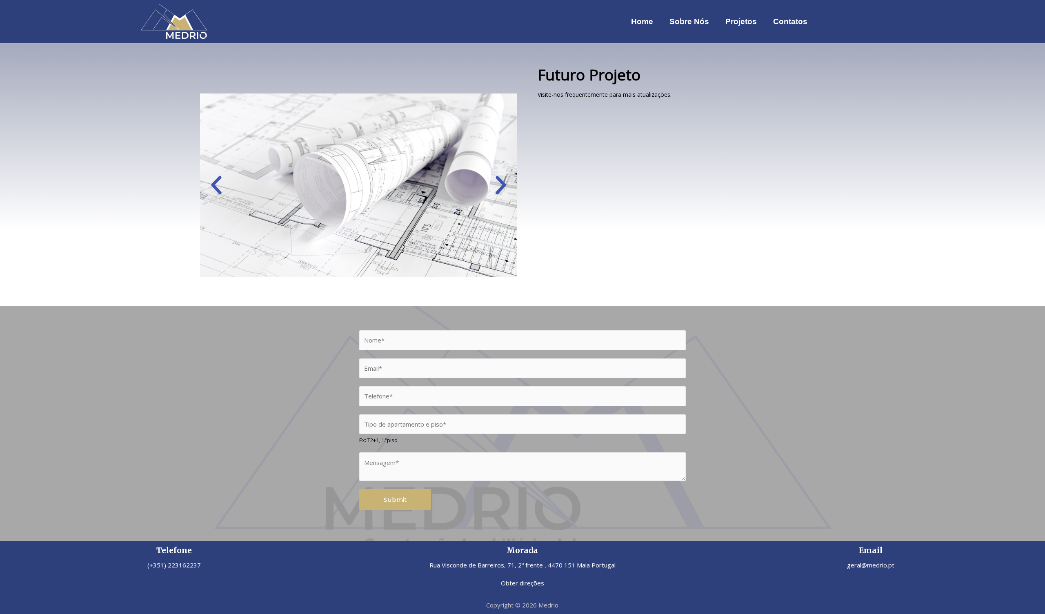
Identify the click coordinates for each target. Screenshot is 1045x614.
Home (642, 21)
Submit (395, 499)
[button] (216, 185)
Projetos (741, 21)
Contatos (790, 21)
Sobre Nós (689, 21)
